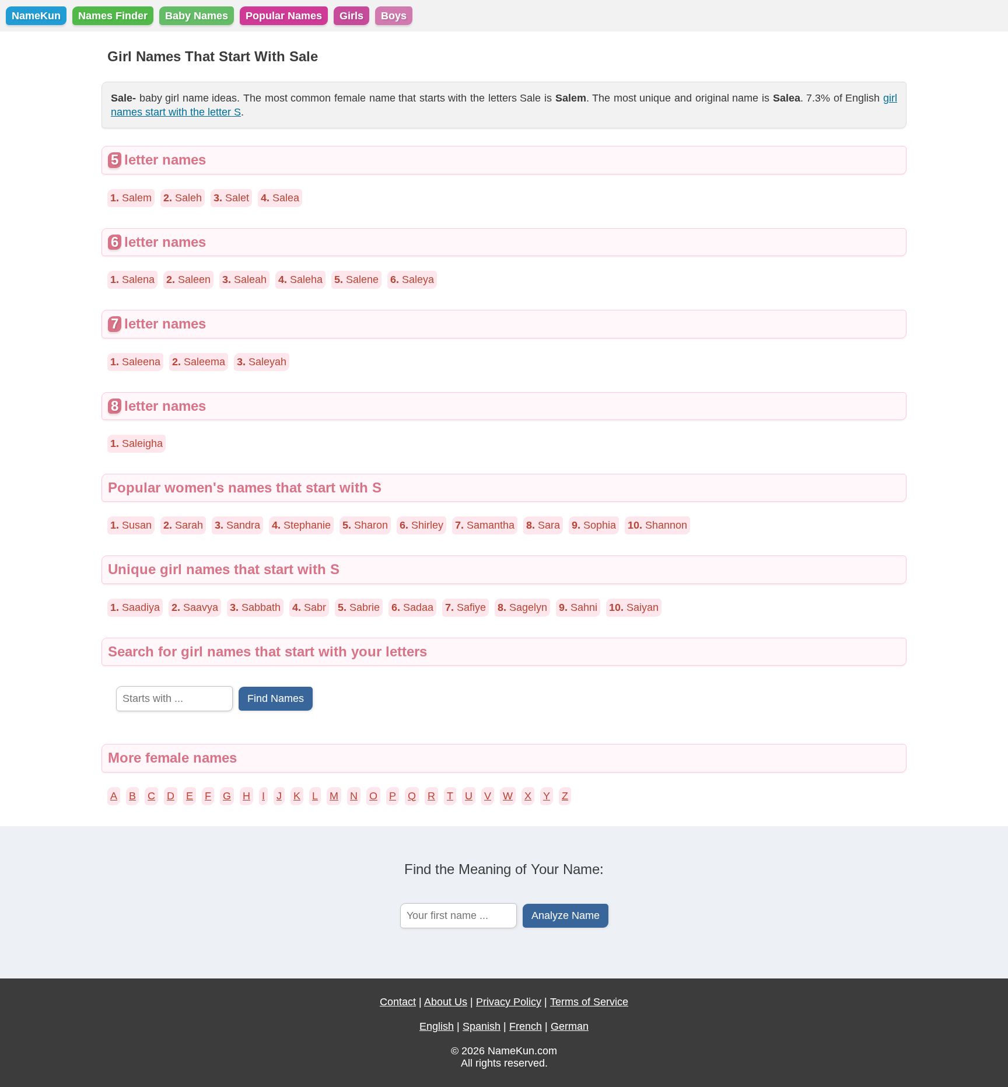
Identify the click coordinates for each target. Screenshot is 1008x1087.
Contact (398, 1002)
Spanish (482, 1026)
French (525, 1026)
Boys (394, 16)
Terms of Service (589, 1002)
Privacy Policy (508, 1002)
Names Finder (113, 16)
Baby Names (196, 16)
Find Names (275, 698)
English (436, 1026)
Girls (351, 16)
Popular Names (284, 16)
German (570, 1026)
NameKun (36, 16)
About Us (445, 1002)
